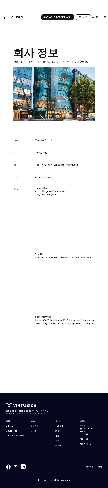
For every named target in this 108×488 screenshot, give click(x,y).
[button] (96, 17)
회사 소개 (59, 426)
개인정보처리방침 (93, 466)
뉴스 (57, 440)
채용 (57, 435)
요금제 (33, 431)
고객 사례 (35, 426)
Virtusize (9, 426)
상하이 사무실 (86, 444)
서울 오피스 (85, 439)
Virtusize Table (12, 431)
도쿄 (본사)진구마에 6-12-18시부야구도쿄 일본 (87, 430)
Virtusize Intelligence (15, 435)
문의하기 (59, 445)
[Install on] (57, 17)
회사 (57, 431)
